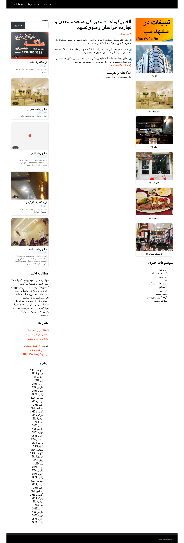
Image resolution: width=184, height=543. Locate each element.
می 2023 (38, 505)
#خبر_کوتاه (125, 33)
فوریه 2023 (37, 515)
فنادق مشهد (161, 293)
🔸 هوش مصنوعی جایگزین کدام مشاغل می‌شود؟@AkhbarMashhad (35, 350)
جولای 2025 (37, 415)
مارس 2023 (37, 512)
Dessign (170, 539)
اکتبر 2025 (38, 404)
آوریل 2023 (37, 508)
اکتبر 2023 (38, 487)
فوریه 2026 (37, 390)
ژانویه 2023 (37, 519)
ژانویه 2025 (37, 435)
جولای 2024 (37, 456)
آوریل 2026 (37, 383)
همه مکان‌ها (33, 4)
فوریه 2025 (37, 432)
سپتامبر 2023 (36, 491)
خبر (165, 280)
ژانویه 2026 (37, 394)
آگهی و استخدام (159, 273)
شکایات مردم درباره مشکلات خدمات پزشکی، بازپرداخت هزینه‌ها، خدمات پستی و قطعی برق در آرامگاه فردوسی (30, 309)
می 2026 (38, 380)
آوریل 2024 (37, 467)
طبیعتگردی (162, 287)
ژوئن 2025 (38, 418)
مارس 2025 (37, 429)
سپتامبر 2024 (36, 449)
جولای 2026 (37, 373)
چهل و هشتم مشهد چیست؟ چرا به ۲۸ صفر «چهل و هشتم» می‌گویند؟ (30, 281)
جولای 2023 (37, 498)
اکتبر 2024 (38, 446)
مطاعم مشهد (160, 300)
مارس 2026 (37, 387)
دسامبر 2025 (37, 397)
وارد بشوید (109, 77)
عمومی (163, 290)
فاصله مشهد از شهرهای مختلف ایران (30, 301)
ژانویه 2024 (37, 477)
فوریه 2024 (37, 474)
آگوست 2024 (36, 453)
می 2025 (38, 422)
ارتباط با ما (18, 4)
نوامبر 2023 (37, 484)
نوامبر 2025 (37, 401)
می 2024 (38, 463)
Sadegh (45, 330)
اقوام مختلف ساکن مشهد (36, 297)
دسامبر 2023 (37, 480)
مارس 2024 (37, 470)
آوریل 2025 (37, 425)
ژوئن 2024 (38, 460)
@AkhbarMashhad (121, 65)
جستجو (45, 19)
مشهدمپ (48, 4)
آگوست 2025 (36, 411)
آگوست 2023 (36, 494)
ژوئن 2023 (38, 501)
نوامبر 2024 (37, 442)
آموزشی (163, 276)
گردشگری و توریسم (157, 297)
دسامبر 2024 (37, 439)
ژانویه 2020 (37, 522)
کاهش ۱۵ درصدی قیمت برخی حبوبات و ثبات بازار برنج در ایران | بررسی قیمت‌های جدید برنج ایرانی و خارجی (30, 290)
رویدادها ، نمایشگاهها (157, 283)
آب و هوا (163, 269)
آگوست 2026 (36, 370)
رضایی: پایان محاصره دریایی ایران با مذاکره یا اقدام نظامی (37, 334)
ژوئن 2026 (38, 377)
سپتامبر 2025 (36, 408)
